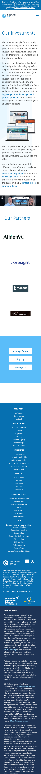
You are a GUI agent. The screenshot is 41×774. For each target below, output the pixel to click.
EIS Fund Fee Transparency (19, 463)
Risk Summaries (19, 545)
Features (19, 431)
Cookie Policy (19, 533)
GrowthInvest (8, 571)
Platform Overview (19, 428)
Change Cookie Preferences (19, 536)
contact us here (29, 183)
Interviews (19, 513)
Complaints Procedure (19, 530)
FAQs (19, 507)
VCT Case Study (18, 469)
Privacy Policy (19, 539)
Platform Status (19, 446)
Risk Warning (19, 542)
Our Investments (19, 454)
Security (19, 437)
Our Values (19, 484)
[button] (37, 15)
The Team (18, 481)
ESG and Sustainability (19, 457)
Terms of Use (19, 548)
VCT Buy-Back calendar (18, 466)
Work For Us (19, 487)
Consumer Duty (18, 516)
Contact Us (19, 490)
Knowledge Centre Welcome (19, 498)
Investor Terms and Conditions (19, 551)
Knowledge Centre (10, 176)
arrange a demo (9, 186)
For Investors (19, 416)
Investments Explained (12, 173)
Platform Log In (18, 443)
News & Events (19, 478)
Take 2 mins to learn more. (25, 8)
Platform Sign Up (19, 440)
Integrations (19, 434)
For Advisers (18, 413)
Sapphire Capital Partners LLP (14, 577)
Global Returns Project (19, 460)
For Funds (18, 419)
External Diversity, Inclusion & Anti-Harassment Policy (19, 526)
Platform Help (19, 501)
